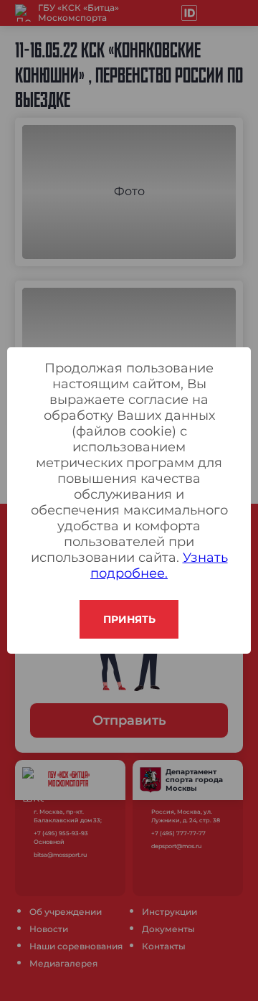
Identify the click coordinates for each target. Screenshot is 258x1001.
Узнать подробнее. (159, 565)
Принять (129, 619)
